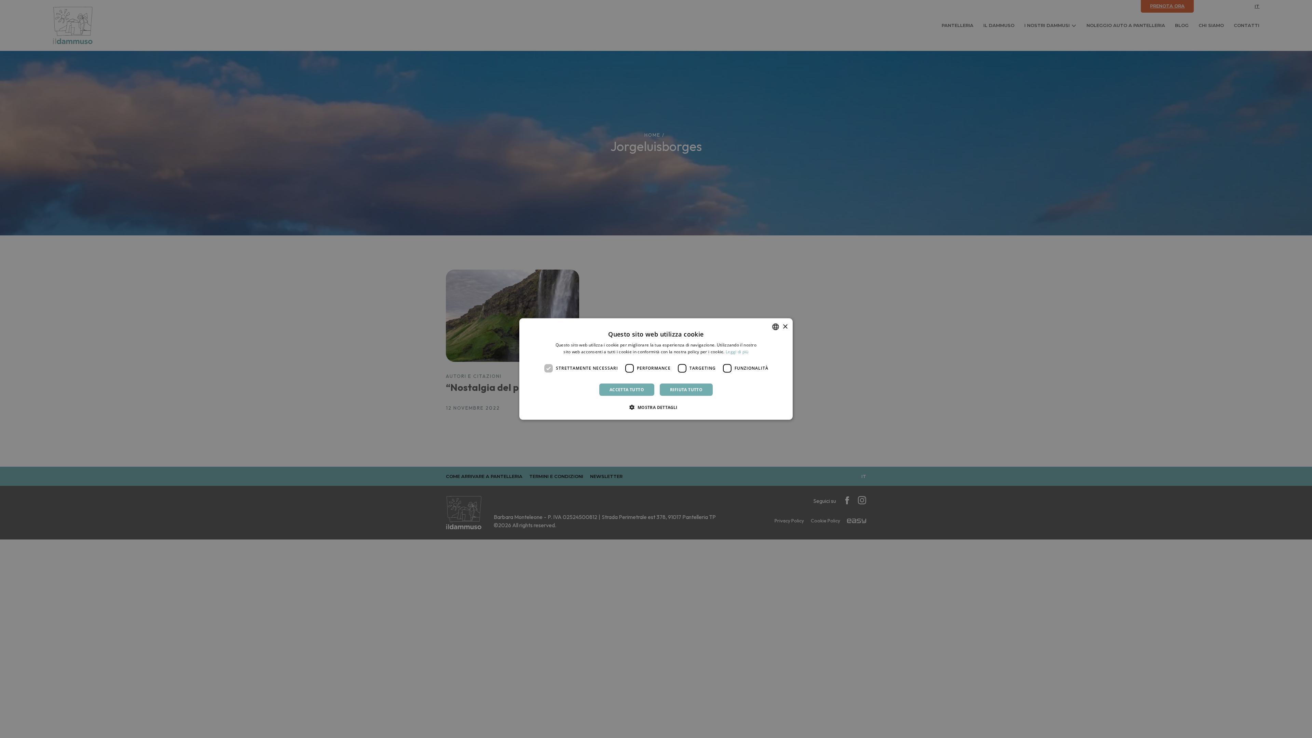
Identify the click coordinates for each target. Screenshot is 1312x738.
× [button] (785, 326)
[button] (655, 407)
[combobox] (775, 327)
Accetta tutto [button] (627, 389)
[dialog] (656, 369)
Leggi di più (737, 352)
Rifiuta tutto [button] (686, 389)
